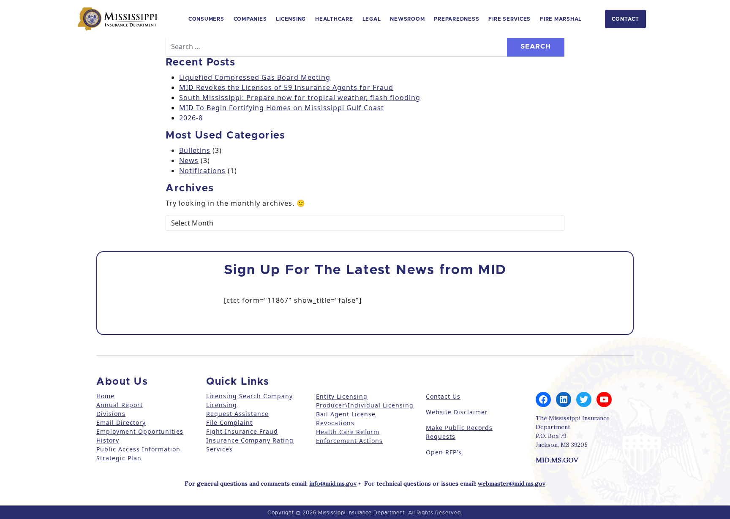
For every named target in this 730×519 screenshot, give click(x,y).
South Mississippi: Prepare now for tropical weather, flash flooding (299, 97)
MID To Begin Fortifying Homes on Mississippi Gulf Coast (281, 107)
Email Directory (121, 422)
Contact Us (443, 396)
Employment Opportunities (139, 431)
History (107, 440)
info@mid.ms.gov (333, 483)
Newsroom (407, 19)
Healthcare (334, 19)
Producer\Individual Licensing (365, 405)
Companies (250, 19)
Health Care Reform (347, 432)
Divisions (110, 414)
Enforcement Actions (349, 441)
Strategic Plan (119, 458)
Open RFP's (444, 452)
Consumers (206, 19)
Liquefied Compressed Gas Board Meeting (254, 77)
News (189, 160)
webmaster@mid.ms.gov (511, 483)
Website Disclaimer (457, 412)
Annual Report (119, 405)
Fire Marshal (561, 19)
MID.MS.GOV (557, 460)
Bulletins (194, 150)
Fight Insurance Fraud (242, 431)
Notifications (202, 170)
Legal (371, 19)
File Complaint (229, 422)
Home (105, 396)
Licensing (291, 19)
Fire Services (509, 19)
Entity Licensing (342, 396)
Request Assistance (237, 414)
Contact (625, 19)
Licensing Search (233, 396)
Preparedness (456, 19)
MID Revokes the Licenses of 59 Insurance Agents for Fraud (286, 87)
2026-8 (191, 117)
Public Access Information (138, 449)
